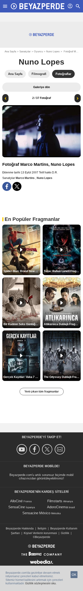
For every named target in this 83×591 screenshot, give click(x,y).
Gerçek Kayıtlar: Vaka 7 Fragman (21, 377)
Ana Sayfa (10, 51)
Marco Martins (25, 178)
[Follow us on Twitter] (48, 449)
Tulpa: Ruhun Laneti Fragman (62, 271)
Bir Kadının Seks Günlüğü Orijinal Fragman (21, 324)
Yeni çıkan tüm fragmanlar (41, 391)
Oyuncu (38, 51)
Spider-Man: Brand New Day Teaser (21, 271)
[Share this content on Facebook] (6, 186)
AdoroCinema (57, 507)
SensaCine (16, 507)
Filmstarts (54, 501)
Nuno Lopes (53, 51)
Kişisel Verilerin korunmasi (40, 533)
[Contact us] (60, 449)
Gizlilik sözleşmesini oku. (40, 583)
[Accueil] (37, 6)
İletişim (42, 528)
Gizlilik (65, 533)
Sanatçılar (25, 51)
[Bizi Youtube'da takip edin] (22, 449)
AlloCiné (16, 501)
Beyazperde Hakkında (20, 528)
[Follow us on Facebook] (35, 449)
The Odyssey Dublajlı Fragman (62, 377)
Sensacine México (36, 513)
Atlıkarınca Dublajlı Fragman (62, 324)
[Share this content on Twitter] (16, 186)
